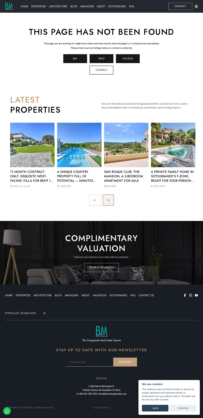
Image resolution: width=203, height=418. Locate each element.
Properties (38, 6)
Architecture (58, 6)
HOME (9, 295)
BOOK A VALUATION (101, 267)
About (101, 6)
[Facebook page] (185, 295)
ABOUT (85, 295)
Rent (101, 58)
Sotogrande (117, 6)
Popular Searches (20, 313)
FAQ (131, 6)
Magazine (87, 6)
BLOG (58, 295)
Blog (73, 6)
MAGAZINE (71, 295)
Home (24, 6)
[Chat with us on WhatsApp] (7, 411)
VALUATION (99, 295)
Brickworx (105, 407)
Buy (75, 58)
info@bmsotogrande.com (113, 393)
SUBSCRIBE (125, 362)
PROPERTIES (23, 295)
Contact (180, 6)
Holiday (127, 58)
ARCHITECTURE (43, 295)
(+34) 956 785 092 (87, 393)
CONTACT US (146, 295)
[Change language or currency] (196, 6)
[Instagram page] (190, 295)
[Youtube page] (196, 295)
